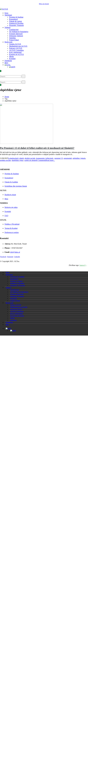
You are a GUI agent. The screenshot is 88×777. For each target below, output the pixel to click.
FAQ (6, 216)
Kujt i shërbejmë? (15, 52)
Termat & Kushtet (11, 228)
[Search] (23, 76)
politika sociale (5, 160)
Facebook (3, 256)
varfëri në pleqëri (30, 160)
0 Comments (41, 160)
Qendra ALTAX (15, 44)
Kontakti (12, 59)
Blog (6, 63)
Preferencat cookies (12, 232)
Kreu (6, 13)
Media (11, 56)
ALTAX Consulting (16, 50)
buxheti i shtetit (18, 158)
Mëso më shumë (44, 4)
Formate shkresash (16, 34)
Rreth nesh (8, 42)
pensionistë (68, 158)
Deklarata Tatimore (16, 36)
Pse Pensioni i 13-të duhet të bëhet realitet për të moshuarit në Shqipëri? (37, 148)
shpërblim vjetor (17, 160)
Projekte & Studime (16, 17)
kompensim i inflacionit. (45, 158)
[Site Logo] (4, 9)
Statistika (12, 38)
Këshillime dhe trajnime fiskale (16, 186)
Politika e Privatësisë (12, 224)
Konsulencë (13, 19)
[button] (3, 73)
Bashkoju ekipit (10, 195)
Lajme (10, 158)
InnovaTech (83, 265)
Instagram (10, 256)
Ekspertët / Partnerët (16, 25)
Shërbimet (8, 15)
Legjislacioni (13, 30)
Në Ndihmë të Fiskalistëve (18, 32)
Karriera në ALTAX (16, 54)
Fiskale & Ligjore (15, 21)
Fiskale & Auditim (11, 182)
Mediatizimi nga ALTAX (18, 46)
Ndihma (7, 27)
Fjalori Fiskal (14, 40)
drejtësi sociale (30, 158)
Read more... (50, 160)
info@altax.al (15, 252)
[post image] (44, 124)
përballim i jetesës (79, 158)
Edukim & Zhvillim (16, 23)
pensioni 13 (58, 158)
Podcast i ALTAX (15, 48)
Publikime (8, 61)
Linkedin (17, 256)
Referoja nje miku (11, 207)
